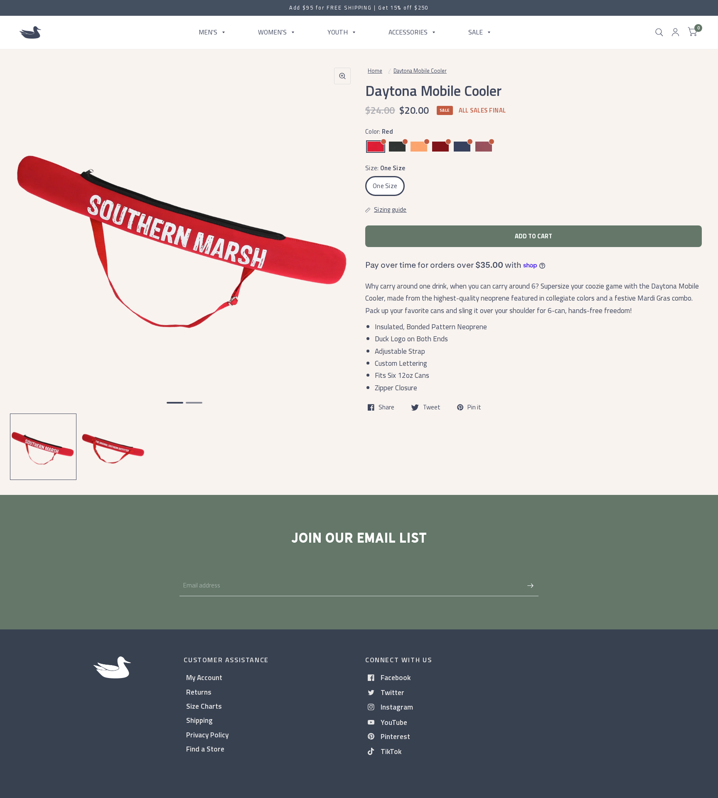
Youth (337, 32)
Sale (475, 32)
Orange (418, 147)
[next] (342, 266)
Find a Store (205, 748)
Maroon (440, 147)
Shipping (199, 720)
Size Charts (204, 706)
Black (397, 147)
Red (375, 147)
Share (386, 407)
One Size (385, 186)
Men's (208, 32)
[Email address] (530, 585)
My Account (204, 677)
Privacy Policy (207, 734)
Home (375, 70)
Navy (462, 147)
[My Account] (675, 32)
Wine (483, 147)
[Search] (659, 32)
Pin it (474, 407)
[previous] (27, 266)
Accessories (408, 32)
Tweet (431, 407)
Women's (272, 32)
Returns (198, 692)
